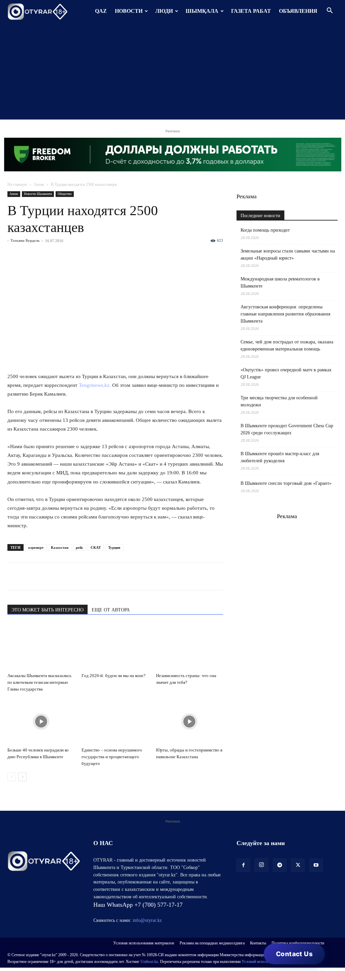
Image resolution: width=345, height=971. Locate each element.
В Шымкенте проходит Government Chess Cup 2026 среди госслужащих (287, 429)
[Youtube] (316, 865)
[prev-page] (11, 777)
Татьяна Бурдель (25, 240)
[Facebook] (60, 576)
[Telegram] (29, 576)
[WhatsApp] (14, 576)
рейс (79, 547)
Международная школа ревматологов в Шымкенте (280, 282)
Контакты (258, 943)
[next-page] (22, 777)
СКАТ (96, 547)
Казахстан (59, 547)
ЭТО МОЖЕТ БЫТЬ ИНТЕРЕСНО (47, 609)
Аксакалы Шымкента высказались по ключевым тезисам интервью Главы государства (39, 682)
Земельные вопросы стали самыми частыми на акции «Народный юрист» (288, 254)
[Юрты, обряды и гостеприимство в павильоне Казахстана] (189, 721)
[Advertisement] (172, 72)
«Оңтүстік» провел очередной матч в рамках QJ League (286, 373)
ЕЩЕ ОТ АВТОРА (111, 609)
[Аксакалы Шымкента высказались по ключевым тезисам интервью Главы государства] (40, 647)
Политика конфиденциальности (298, 943)
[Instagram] (261, 865)
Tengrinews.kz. (95, 385)
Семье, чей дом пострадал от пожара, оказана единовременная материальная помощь (287, 345)
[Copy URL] (91, 576)
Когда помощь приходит (265, 230)
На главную (17, 184)
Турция (114, 547)
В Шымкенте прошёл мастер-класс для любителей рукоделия (280, 457)
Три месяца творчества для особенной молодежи (279, 401)
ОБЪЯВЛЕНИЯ (298, 11)
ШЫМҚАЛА (202, 11)
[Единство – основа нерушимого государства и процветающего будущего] (115, 721)
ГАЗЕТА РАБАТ (251, 11)
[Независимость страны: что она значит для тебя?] (189, 647)
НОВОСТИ (129, 11)
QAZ (101, 11)
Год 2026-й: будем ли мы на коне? (114, 675)
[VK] (45, 576)
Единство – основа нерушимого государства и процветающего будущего (112, 756)
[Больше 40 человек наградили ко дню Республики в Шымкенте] (40, 721)
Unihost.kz (149, 961)
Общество (65, 194)
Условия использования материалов (143, 943)
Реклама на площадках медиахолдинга (212, 943)
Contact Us (294, 954)
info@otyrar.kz (147, 920)
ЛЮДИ (164, 11)
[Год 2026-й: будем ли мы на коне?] (115, 647)
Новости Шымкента (38, 194)
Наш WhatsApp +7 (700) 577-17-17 (138, 904)
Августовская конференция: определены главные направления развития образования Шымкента (285, 314)
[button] (329, 11)
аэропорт (35, 547)
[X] (76, 576)
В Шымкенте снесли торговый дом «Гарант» (286, 483)
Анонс (39, 184)
